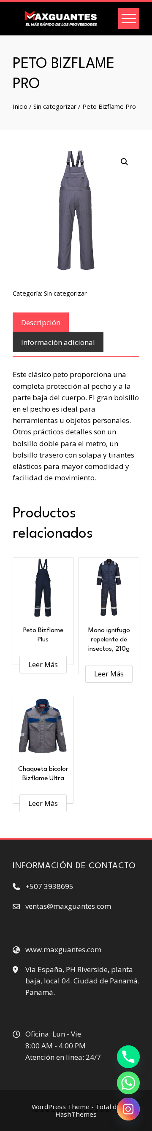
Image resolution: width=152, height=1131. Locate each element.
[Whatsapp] (128, 1083)
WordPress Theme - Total (71, 1106)
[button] (124, 162)
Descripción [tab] (40, 322)
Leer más (43, 664)
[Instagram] (128, 1109)
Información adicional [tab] (58, 342)
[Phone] (128, 1056)
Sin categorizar (54, 106)
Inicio (20, 106)
